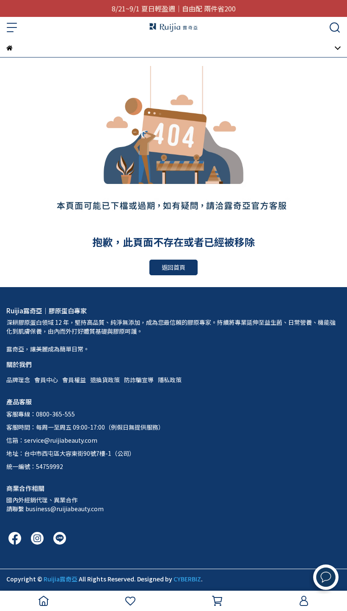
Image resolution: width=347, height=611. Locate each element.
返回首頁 (173, 267)
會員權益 (74, 379)
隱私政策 (170, 379)
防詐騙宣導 (139, 379)
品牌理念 (18, 379)
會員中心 (46, 379)
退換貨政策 (105, 379)
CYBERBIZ (187, 579)
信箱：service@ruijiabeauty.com (51, 440)
